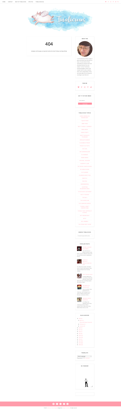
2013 (80, 337)
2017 (80, 329)
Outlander (84, 172)
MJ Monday (84, 154)
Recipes (84, 181)
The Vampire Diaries (85, 203)
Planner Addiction (85, 175)
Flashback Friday (84, 143)
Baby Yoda (85, 123)
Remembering (85, 184)
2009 (80, 344)
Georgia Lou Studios (66, 407)
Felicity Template (54, 407)
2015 (80, 333)
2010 (80, 342)
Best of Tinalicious (20, 1)
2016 (80, 331)
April (81, 320)
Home (4, 1)
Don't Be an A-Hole (87, 274)
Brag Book (85, 129)
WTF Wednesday (84, 215)
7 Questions (85, 120)
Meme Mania (84, 157)
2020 (80, 318)
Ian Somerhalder (85, 151)
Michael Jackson (85, 160)
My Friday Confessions (85, 166)
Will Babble (84, 221)
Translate (87, 358)
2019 (80, 328)
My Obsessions (84, 169)
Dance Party (84, 132)
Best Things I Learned (85, 126)
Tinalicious (49, 407)
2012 (80, 339)
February (82, 324)
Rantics (84, 178)
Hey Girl (84, 148)
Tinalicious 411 (40, 1)
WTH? (84, 218)
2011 (80, 341)
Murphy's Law (85, 163)
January (82, 326)
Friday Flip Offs (85, 146)
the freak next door (84, 224)
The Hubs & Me (84, 200)
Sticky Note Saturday (84, 191)
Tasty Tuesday (84, 194)
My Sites (31, 1)
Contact (10, 1)
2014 (80, 335)
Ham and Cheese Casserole (86, 322)
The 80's (84, 197)
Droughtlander (85, 140)
